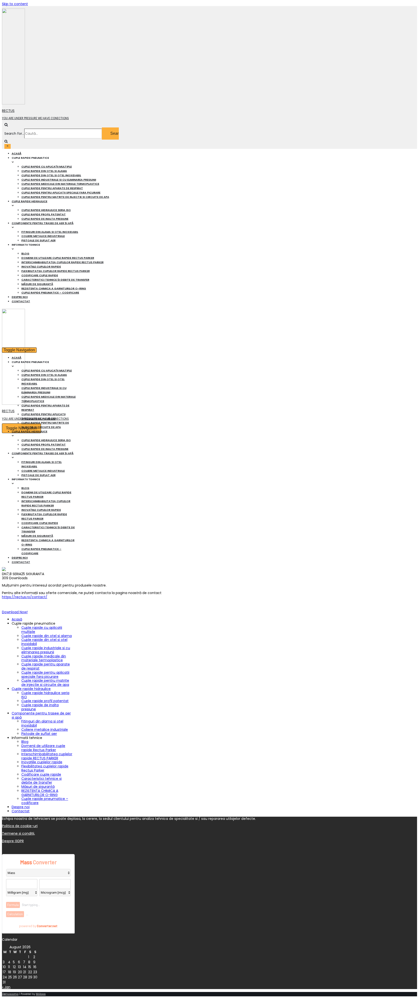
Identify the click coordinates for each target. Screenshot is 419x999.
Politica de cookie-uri (20, 825)
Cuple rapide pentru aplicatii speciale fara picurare (60, 192)
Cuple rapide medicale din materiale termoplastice (60, 184)
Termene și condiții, (18, 833)
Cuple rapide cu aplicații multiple (46, 166)
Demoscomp (10, 994)
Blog (25, 253)
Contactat (21, 301)
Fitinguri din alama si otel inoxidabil (49, 232)
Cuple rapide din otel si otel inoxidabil (51, 175)
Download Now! (15, 612)
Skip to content (15, 3)
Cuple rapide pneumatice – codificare (50, 292)
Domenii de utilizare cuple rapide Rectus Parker (57, 258)
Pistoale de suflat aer (38, 240)
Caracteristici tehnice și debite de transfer (55, 280)
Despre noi (20, 297)
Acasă (16, 153)
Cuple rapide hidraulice (31, 688)
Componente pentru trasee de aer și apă (41, 715)
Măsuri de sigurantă (37, 284)
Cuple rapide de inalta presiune (44, 219)
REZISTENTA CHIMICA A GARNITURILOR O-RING (53, 288)
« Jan (6, 987)
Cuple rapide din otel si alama (44, 171)
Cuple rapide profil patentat (43, 214)
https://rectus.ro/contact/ (24, 597)
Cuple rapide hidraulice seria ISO (46, 210)
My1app (41, 994)
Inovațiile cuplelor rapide (41, 267)
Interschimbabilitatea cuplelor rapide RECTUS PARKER (62, 262)
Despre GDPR (13, 841)
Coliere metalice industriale (43, 236)
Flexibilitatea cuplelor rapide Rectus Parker (55, 271)
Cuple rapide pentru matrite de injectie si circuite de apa (65, 197)
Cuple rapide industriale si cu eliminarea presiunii (58, 180)
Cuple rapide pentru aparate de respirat (52, 188)
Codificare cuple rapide (39, 275)
